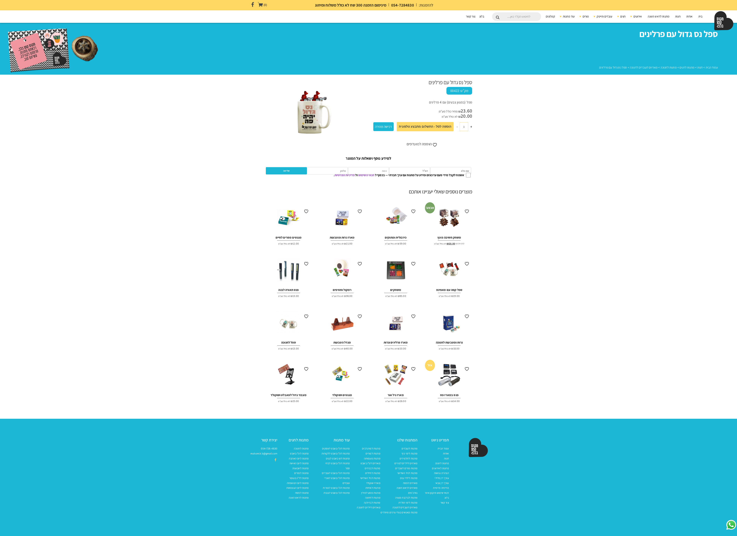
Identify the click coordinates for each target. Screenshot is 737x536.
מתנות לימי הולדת (408, 502)
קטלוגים (550, 16)
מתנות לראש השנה (658, 16)
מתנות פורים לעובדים (406, 468)
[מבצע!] (449, 219)
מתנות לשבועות (300, 468)
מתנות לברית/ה (372, 502)
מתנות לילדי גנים (409, 478)
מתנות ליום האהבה (299, 458)
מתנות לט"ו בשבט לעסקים (336, 448)
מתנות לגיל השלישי (407, 473)
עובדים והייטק (604, 16)
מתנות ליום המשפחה (298, 483)
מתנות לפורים (301, 473)
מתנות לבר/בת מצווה (406, 497)
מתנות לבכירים (372, 468)
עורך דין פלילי (442, 478)
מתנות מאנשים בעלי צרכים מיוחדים (399, 512)
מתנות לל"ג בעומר (299, 478)
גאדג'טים (412, 493)
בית (700, 16)
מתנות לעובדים (409, 448)
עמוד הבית (712, 67)
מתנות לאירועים (440, 468)
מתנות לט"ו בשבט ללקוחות (335, 453)
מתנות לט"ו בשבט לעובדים (336, 473)
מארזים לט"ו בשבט (370, 463)
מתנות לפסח (302, 493)
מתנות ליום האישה (299, 463)
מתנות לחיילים (372, 473)
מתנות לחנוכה (669, 67)
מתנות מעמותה (372, 458)
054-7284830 (402, 5)
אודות (689, 16)
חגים (623, 16)
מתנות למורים (373, 453)
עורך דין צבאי (442, 483)
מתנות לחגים (687, 67)
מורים (585, 16)
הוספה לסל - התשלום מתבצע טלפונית (425, 126)
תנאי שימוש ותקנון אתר (437, 493)
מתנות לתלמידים (408, 458)
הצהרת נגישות (441, 473)
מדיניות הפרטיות (345, 175)
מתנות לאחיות (372, 488)
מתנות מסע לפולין (370, 493)
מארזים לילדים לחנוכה (368, 507)
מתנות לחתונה (372, 497)
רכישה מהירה (383, 126)
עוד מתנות (568, 16)
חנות (678, 16)
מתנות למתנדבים (371, 448)
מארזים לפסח (410, 483)
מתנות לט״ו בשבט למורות (336, 488)
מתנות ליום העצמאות (297, 488)
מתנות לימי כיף (409, 453)
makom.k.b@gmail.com (263, 453)
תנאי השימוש (366, 175)
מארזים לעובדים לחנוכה (644, 67)
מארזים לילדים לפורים (405, 463)
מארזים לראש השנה (407, 488)
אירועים (637, 16)
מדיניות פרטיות (441, 488)
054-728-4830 (269, 448)
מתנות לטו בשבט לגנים (338, 458)
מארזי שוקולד (373, 483)
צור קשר (470, 16)
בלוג (481, 16)
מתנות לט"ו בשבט (299, 453)
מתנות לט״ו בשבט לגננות (337, 493)
